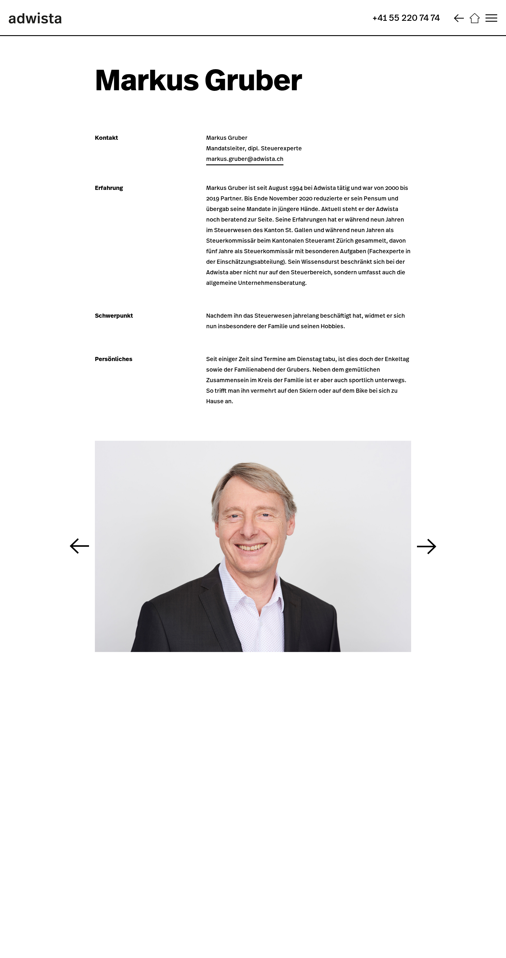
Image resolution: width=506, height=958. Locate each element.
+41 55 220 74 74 (406, 18)
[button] (79, 546)
